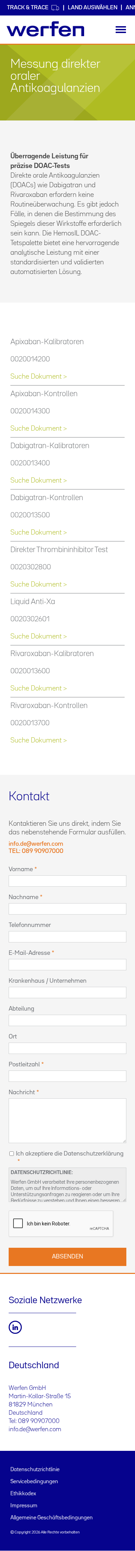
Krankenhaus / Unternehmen (48, 981)
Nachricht (22, 1092)
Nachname (23, 897)
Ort (13, 1037)
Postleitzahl (24, 1064)
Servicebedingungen (34, 1481)
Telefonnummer (30, 925)
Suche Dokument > (38, 376)
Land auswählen (92, 7)
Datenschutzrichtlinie (35, 1469)
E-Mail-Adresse (29, 953)
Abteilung (21, 1009)
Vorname (21, 869)
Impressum (23, 1505)
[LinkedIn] (15, 1327)
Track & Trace (27, 7)
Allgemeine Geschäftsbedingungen (51, 1518)
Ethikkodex (23, 1493)
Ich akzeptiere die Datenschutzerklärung (70, 1154)
